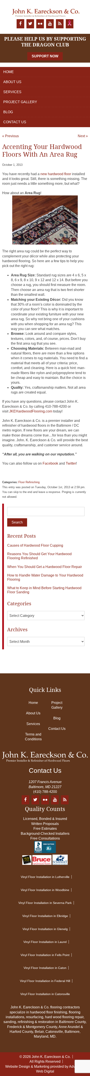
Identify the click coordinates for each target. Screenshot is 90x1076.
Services (12, 92)
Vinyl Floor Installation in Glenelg (45, 929)
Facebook (50, 463)
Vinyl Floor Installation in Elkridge (45, 916)
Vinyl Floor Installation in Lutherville (45, 877)
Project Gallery (20, 102)
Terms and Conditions (33, 736)
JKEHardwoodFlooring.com (30, 411)
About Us (12, 82)
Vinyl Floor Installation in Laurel (45, 942)
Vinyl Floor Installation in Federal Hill (45, 981)
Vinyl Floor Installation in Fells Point (45, 955)
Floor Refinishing (29, 482)
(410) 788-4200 (45, 792)
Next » (83, 136)
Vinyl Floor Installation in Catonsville (45, 994)
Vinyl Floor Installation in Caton (45, 968)
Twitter (71, 463)
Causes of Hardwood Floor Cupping (35, 545)
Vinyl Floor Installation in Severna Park (45, 903)
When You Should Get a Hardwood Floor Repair (44, 567)
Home (8, 72)
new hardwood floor (55, 174)
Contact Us (14, 122)
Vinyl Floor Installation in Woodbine (45, 890)
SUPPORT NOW (45, 56)
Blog (8, 112)
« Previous (10, 136)
